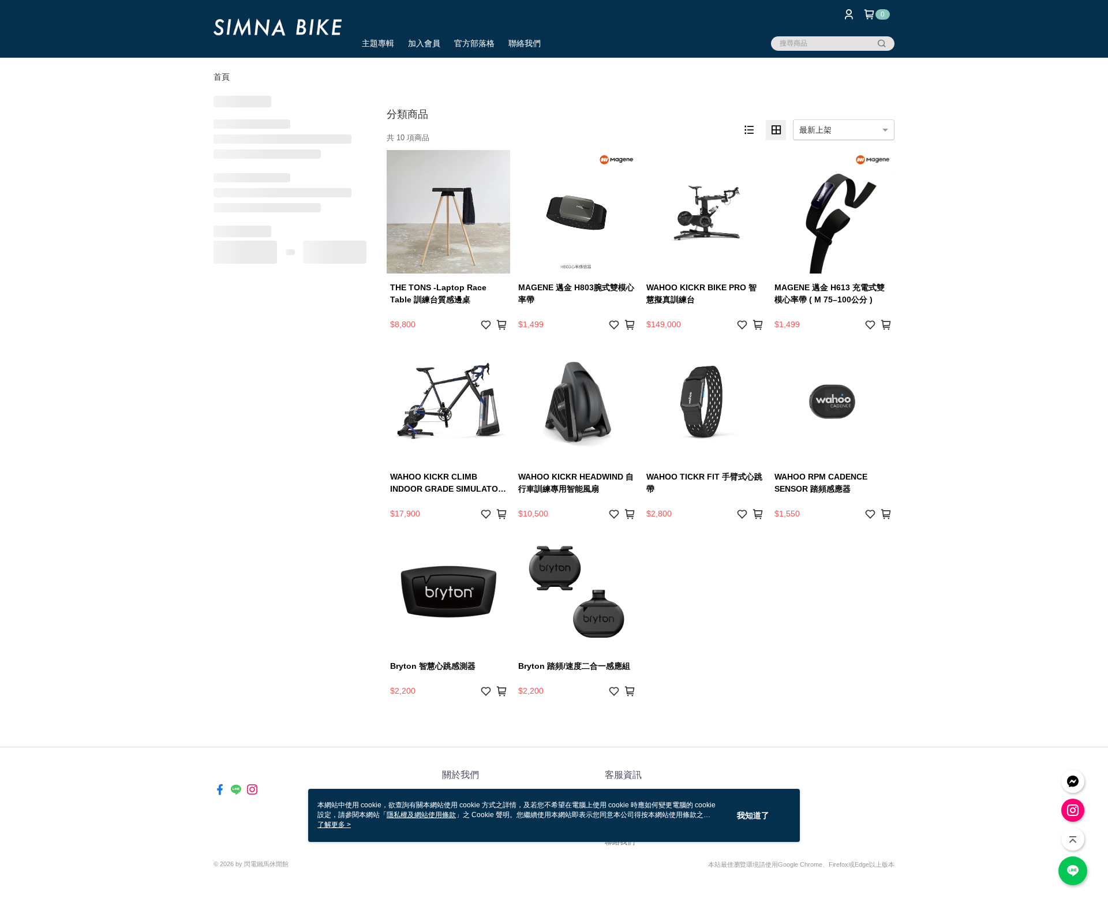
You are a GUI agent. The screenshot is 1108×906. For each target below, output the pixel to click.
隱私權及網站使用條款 (421, 815)
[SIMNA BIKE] (278, 30)
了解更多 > (334, 825)
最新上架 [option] (815, 129)
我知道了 (753, 815)
